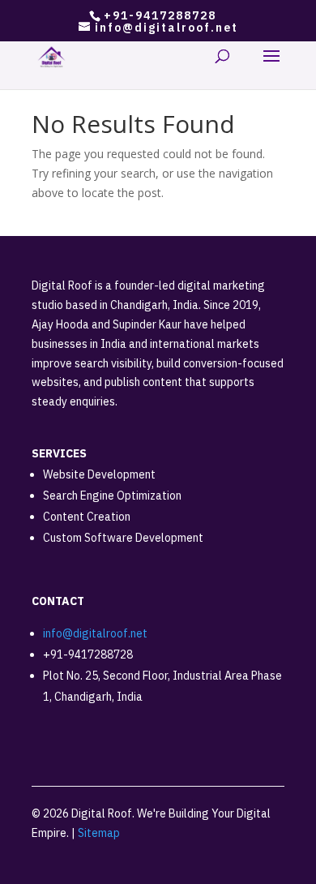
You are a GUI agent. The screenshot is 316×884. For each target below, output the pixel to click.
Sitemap (99, 833)
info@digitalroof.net (95, 633)
